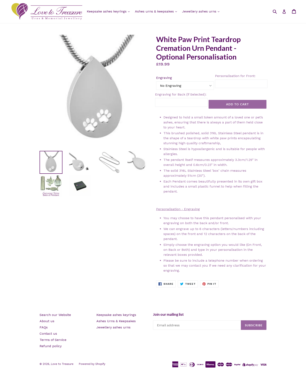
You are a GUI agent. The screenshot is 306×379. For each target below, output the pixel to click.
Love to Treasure (62, 363)
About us (47, 321)
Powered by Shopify (92, 363)
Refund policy (51, 346)
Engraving (164, 78)
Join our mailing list (168, 314)
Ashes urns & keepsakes (155, 11)
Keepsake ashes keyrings (107, 11)
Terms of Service (53, 340)
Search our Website (55, 315)
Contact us (48, 334)
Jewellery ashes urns (199, 11)
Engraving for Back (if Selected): (180, 94)
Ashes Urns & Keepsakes (116, 321)
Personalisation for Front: (235, 76)
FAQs (44, 327)
